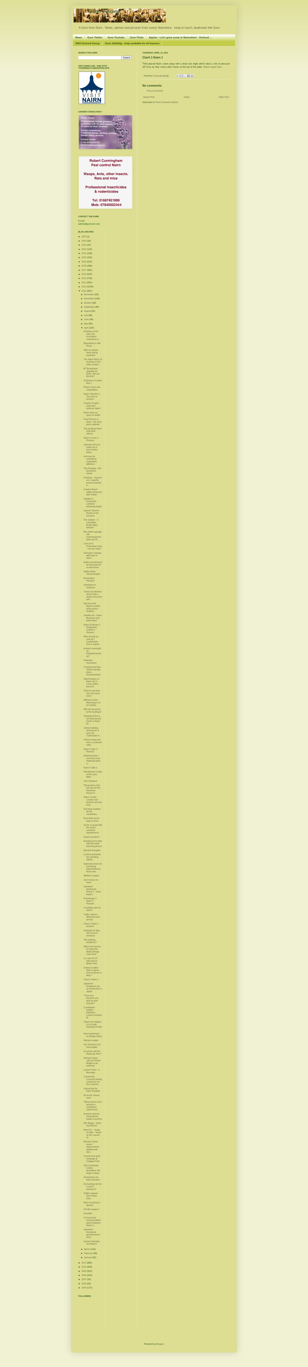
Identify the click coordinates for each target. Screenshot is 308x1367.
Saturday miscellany (90, 661)
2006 (84, 1283)
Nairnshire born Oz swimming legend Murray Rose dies (93, 868)
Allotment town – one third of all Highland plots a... (92, 759)
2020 (84, 257)
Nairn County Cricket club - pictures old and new (93, 801)
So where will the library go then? (92, 1052)
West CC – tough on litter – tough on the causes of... (92, 1134)
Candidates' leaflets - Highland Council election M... (93, 1012)
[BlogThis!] (182, 76)
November (89, 298)
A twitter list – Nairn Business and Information (93, 618)
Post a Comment (155, 91)
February (88, 1253)
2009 (84, 1271)
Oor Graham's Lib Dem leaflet (92, 1045)
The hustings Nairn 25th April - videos (93, 431)
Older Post (224, 97)
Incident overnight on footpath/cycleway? (92, 652)
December (89, 294)
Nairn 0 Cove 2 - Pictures (91, 439)
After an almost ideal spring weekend (91, 352)
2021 (84, 253)
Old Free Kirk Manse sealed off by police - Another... (92, 607)
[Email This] (178, 76)
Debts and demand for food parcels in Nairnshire (93, 565)
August (87, 311)
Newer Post (149, 97)
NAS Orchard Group (88, 43)
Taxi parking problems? (90, 941)
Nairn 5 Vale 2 (90, 767)
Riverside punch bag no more (91, 819)
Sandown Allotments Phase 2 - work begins (92, 890)
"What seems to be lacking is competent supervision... (93, 1106)
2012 (84, 291)
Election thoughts (92, 850)
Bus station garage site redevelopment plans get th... (93, 536)
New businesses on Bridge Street (93, 1034)
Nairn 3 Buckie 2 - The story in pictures (92, 396)
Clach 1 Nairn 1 (91, 979)
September (89, 307)
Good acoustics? (92, 837)
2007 (84, 1279)
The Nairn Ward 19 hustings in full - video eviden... (93, 362)
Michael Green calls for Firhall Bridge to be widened (92, 1062)
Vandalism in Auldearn (90, 586)
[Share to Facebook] (188, 76)
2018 (84, 266)
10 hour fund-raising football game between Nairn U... (92, 1221)
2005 (84, 1287)
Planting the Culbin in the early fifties (93, 774)
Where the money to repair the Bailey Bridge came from (92, 950)
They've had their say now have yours (92, 693)
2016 (84, 274)
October (88, 303)
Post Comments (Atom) (167, 102)
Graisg (156, 76)
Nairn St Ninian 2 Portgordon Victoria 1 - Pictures (92, 629)
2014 (84, 282)
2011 (84, 1263)
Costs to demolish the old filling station (92, 857)
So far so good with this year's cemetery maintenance (93, 829)
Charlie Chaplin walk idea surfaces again (92, 406)
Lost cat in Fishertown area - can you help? (93, 546)
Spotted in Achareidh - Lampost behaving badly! (93, 503)
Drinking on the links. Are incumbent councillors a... (92, 335)
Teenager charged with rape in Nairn (92, 555)
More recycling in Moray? (92, 1203)
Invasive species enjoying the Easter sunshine (93, 1116)
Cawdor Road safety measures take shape (93, 492)
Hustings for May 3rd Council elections (92, 933)
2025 (84, 236)
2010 (84, 1267)
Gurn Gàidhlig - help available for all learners (132, 43)
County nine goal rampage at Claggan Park (92, 1158)
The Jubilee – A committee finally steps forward (91, 524)
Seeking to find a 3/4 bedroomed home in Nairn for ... (92, 720)
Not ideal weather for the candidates (92, 811)
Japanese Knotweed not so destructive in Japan (93, 987)
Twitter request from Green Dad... (91, 1196)
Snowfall (88, 1213)
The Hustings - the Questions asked (92, 471)
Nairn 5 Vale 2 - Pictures (91, 750)
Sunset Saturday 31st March (92, 1242)
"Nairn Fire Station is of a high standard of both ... (93, 1026)
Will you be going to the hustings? (93, 710)
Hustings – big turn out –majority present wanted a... (93, 481)
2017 (84, 270)
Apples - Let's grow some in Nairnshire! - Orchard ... (180, 37)
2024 (84, 241)
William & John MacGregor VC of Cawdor (92, 702)
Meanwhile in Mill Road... (92, 344)
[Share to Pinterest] (192, 76)
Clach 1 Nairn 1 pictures (91, 924)
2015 (84, 278)
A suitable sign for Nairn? (92, 908)
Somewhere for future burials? (92, 1178)
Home (187, 97)
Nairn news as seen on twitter (92, 413)
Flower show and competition (92, 388)
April (86, 328)
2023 (84, 245)
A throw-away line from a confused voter (93, 742)
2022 (84, 249)
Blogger (160, 1344)
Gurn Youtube (116, 37)
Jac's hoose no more (91, 881)
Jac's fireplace (90, 781)
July (86, 315)
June (86, 319)
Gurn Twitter (94, 37)
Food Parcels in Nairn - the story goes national (93, 422)
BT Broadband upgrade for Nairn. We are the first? (92, 372)
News (78, 37)
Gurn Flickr (136, 37)
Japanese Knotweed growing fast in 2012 (92, 1233)
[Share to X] (185, 76)
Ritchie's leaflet (91, 1040)
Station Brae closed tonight (92, 572)
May (86, 323)
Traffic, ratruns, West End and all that (92, 917)
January (88, 1257)
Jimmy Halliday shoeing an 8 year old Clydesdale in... (92, 732)
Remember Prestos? (89, 579)
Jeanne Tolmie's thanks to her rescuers (91, 513)
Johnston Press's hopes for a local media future (92, 448)
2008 (84, 1275)
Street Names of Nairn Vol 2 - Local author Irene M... (91, 683)
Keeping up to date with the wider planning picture (93, 843)
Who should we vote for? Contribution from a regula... (92, 640)
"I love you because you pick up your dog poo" (91, 999)
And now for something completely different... (90, 460)
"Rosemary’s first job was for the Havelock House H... (92, 789)
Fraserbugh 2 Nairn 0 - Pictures (90, 901)
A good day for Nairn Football (92, 1089)
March (87, 1249)
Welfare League (91, 875)
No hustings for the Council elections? (93, 1186)
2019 (84, 261)
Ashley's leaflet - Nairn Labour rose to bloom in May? (93, 972)
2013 (84, 286)
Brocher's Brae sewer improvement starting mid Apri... (91, 1146)
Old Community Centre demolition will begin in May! (92, 1169)
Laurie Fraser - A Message (91, 1071)
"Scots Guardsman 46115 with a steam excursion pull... (93, 595)
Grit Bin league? (91, 1209)
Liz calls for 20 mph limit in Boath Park (90, 961)
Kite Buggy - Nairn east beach (92, 1124)
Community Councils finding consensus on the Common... (93, 1080)
